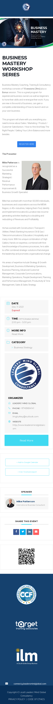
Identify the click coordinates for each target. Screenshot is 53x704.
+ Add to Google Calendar (27, 462)
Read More (17, 334)
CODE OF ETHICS (36, 699)
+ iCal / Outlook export (27, 472)
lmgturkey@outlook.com (26, 416)
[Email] (36, 532)
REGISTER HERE (26, 144)
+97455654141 (27, 408)
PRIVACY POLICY (16, 699)
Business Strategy (23, 347)
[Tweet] (23, 532)
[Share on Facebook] (16, 532)
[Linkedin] (29, 532)
